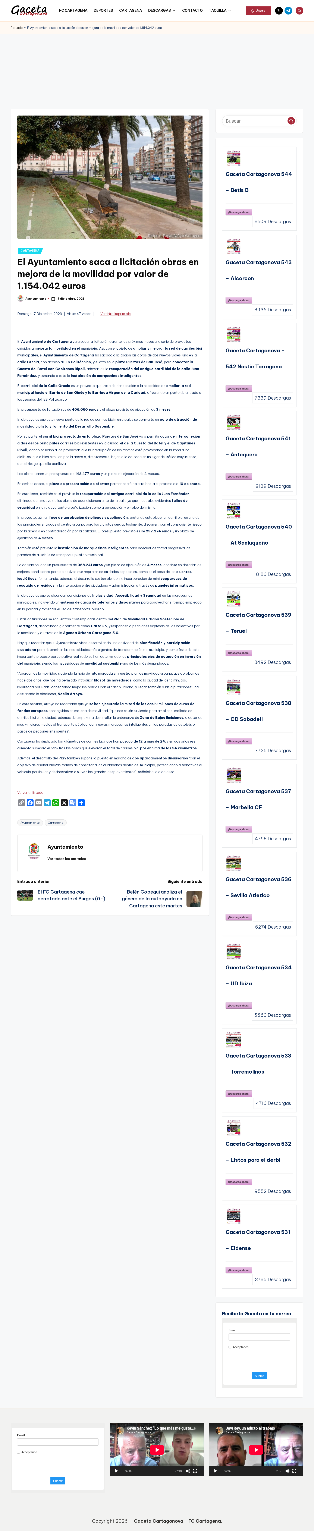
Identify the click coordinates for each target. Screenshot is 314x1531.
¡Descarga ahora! (238, 212)
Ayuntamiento (30, 822)
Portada (17, 28)
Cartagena (55, 822)
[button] (258, 10)
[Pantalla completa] (195, 1471)
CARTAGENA (30, 250)
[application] (157, 1449)
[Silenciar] (188, 1471)
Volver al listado (30, 792)
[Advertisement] (157, 66)
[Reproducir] (116, 1471)
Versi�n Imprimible (115, 314)
